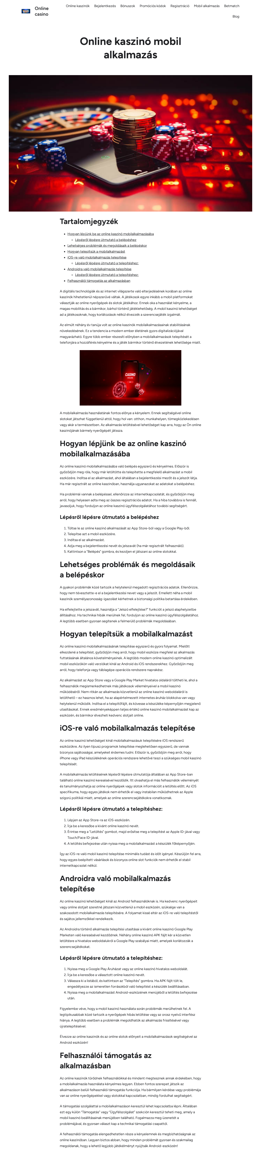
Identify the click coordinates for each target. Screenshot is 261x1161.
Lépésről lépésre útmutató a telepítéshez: (107, 263)
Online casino (42, 11)
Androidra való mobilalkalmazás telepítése (99, 269)
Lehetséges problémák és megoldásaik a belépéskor (107, 245)
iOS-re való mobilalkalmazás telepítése (96, 257)
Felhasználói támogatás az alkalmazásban (98, 281)
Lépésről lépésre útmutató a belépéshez (105, 240)
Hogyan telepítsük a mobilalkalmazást (96, 251)
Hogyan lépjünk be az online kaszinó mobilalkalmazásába (110, 234)
